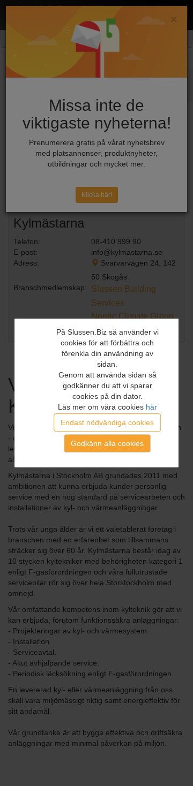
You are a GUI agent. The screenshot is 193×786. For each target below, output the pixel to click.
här (151, 407)
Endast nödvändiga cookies (107, 422)
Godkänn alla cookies (107, 443)
